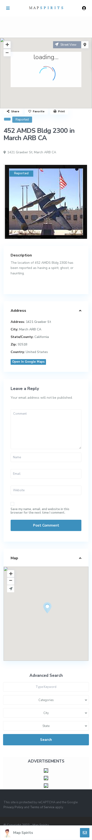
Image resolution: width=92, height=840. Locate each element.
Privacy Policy (13, 807)
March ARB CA (45, 152)
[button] (56, 616)
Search (46, 739)
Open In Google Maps (28, 362)
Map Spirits (23, 832)
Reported (22, 120)
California (41, 337)
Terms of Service (42, 807)
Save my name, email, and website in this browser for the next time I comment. (40, 511)
